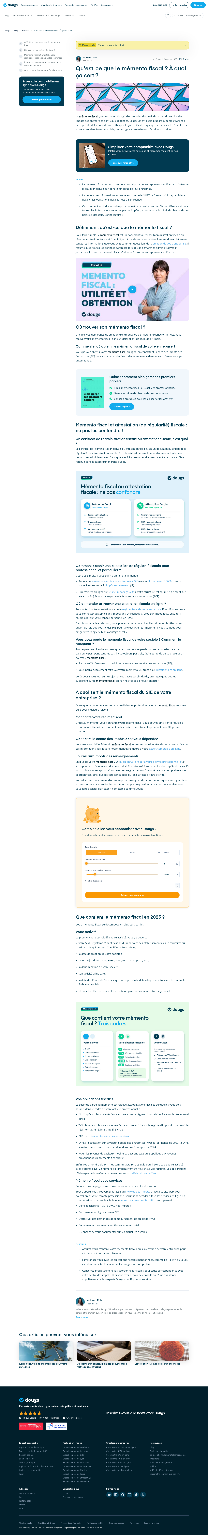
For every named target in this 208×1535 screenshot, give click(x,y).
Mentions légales (26, 1523)
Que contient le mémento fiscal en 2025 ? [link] (43, 70)
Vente (132, 852)
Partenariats (25, 1500)
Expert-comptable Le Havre (75, 1451)
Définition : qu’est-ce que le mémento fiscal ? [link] (42, 44)
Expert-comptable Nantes (75, 1470)
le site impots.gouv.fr (121, 592)
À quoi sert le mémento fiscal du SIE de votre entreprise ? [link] (42, 64)
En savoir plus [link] (82, 1317)
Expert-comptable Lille (73, 1455)
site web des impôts (137, 1191)
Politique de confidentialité (71, 1523)
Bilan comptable (27, 1458)
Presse (22, 1504)
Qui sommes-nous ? (28, 1493)
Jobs (21, 1497)
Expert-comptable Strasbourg (77, 1477)
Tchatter (67, 1493)
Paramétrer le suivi (151, 1523)
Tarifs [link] (21, 1474)
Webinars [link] (154, 1458)
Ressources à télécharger (49, 15)
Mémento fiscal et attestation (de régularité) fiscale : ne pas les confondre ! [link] (43, 56)
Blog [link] (152, 1447)
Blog (7, 15)
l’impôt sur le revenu (117, 585)
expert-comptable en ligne (164, 748)
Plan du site (134, 1523)
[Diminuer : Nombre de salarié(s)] (177, 886)
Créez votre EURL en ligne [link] (118, 1462)
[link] (179, 5)
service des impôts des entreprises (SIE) (115, 581)
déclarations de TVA (144, 1173)
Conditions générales (46, 1523)
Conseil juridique (27, 1462)
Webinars (69, 15)
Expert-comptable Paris (74, 1474)
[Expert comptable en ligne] (10, 5)
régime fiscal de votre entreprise (141, 609)
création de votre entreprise (169, 243)
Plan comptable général (161, 1462)
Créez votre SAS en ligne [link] (117, 1455)
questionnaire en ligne (168, 670)
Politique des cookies (95, 1523)
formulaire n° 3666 (159, 581)
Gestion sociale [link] (26, 1455)
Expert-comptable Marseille (76, 1462)
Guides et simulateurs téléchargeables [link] (168, 1455)
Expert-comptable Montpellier (77, 1466)
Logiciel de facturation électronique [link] (36, 1466)
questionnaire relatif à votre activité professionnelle (150, 761)
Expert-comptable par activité (33, 1451)
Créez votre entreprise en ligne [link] (121, 1447)
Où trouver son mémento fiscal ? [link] (39, 50)
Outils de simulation (22, 15)
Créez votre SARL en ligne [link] (118, 1458)
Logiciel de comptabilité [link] (30, 1470)
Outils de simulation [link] (159, 1451)
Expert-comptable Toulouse (76, 1481)
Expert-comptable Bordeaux (76, 1447)
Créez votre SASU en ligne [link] (118, 1451)
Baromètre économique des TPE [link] (165, 1474)
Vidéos (82, 15)
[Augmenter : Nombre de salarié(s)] (177, 884)
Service (101, 852)
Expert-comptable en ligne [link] (31, 1447)
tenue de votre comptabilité (136, 1200)
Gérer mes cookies (116, 1523)
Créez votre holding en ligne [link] (119, 1470)
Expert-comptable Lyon (73, 1458)
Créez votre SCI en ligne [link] (117, 1466)
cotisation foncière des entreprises (108, 1136)
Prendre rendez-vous (73, 1497)
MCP (21, 1508)
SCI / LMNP (163, 852)
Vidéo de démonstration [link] (161, 1470)
